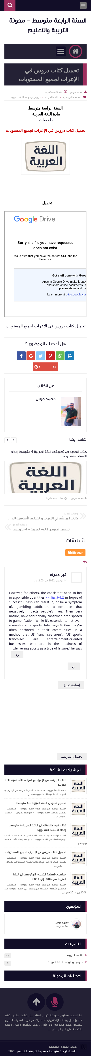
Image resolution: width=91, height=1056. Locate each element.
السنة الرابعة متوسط (45, 108)
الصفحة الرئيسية (72, 97)
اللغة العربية (51, 97)
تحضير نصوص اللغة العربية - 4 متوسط (41, 803)
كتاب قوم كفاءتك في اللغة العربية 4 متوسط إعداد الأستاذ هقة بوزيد (37, 827)
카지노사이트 (55, 597)
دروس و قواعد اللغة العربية (25, 97)
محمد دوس (77, 498)
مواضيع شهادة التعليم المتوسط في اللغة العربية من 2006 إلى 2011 (39, 876)
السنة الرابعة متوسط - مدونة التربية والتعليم (46, 1051)
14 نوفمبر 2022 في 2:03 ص (50, 580)
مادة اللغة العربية (45, 114)
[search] (9, 5)
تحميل (46, 202)
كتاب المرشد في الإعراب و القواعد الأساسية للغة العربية (35, 782)
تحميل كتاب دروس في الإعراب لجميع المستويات (36, 852)
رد (17, 654)
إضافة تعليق (71, 685)
